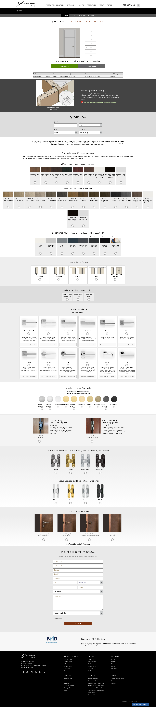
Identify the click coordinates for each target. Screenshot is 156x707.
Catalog (70, 5)
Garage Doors (68, 666)
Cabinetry (67, 668)
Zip (65, 585)
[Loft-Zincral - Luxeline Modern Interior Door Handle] (88, 323)
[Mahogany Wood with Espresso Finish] (67, 169)
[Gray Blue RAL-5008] (73, 240)
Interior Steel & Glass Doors (96, 690)
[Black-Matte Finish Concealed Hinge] (100, 461)
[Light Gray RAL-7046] (62, 240)
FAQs (113, 659)
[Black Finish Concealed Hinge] (100, 491)
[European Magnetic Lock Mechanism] (43, 532)
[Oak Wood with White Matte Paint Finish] (148, 194)
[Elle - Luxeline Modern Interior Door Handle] (68, 354)
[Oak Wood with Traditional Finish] (73, 194)
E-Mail (78, 572)
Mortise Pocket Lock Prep (89, 534)
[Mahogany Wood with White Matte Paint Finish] (99, 169)
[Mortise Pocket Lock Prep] (89, 532)
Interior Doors (68, 661)
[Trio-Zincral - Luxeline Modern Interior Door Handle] (48, 323)
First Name (78, 559)
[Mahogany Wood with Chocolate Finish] (89, 169)
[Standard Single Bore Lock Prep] (66, 532)
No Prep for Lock (112, 534)
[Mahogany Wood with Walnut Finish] (46, 169)
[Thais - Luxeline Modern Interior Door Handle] (29, 354)
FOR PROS (110, 5)
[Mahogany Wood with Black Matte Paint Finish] (110, 169)
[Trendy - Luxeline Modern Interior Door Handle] (48, 354)
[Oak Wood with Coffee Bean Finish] (105, 194)
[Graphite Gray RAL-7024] (83, 240)
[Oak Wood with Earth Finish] (83, 194)
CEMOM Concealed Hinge (40, 436)
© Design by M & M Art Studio (129, 701)
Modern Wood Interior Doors (96, 688)
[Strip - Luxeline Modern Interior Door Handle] (127, 354)
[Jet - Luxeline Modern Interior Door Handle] (88, 354)
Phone (90, 585)
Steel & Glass (81, 15)
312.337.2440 (129, 5)
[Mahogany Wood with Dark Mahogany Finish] (78, 169)
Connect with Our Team (140, 704)
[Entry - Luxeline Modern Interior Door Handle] (107, 354)
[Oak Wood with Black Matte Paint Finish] (73, 213)
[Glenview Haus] (23, 672)
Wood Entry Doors (93, 681)
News (113, 666)
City (65, 580)
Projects (80, 5)
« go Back (92, 66)
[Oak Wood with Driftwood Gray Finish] (137, 194)
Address (78, 576)
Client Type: (78, 589)
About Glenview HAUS (117, 678)
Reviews (113, 681)
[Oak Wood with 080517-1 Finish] (30, 194)
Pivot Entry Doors (93, 678)
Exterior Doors (68, 659)
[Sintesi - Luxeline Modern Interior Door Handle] (107, 323)
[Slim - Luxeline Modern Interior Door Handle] (127, 323)
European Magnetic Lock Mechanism (43, 534)
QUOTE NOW (64, 66)
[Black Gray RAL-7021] (94, 240)
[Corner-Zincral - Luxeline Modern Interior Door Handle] (68, 323)
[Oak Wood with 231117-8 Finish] (19, 194)
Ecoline (72, 15)
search (138, 5)
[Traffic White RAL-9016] (40, 240)
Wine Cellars (91, 692)
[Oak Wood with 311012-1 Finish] (51, 194)
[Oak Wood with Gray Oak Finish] (126, 194)
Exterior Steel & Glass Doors (96, 685)
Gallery (113, 661)
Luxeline (65, 15)
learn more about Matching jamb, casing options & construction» (101, 102)
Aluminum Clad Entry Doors (96, 683)
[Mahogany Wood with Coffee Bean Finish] (56, 169)
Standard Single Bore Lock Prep (66, 534)
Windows (66, 664)
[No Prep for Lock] (112, 532)
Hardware (90, 671)
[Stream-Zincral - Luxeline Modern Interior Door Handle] (29, 323)
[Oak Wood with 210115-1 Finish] (62, 194)
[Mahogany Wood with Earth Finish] (35, 169)
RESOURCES (91, 5)
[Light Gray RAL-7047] (51, 240)
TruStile (91, 15)
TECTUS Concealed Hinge (92, 436)
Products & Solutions (55, 5)
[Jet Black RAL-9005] (105, 240)
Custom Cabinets (69, 685)
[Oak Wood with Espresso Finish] (115, 194)
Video (113, 664)
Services (66, 671)
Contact (113, 683)
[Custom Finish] (115, 240)
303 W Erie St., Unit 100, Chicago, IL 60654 (33, 665)
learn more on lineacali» (29, 344)
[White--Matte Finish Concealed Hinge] (85, 461)
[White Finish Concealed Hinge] (85, 491)
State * (90, 580)
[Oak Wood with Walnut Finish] (94, 194)
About (101, 5)
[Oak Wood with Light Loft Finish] (8, 194)
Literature (114, 668)
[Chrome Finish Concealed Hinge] (56, 461)
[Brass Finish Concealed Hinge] (70, 461)
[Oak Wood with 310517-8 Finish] (40, 194)
